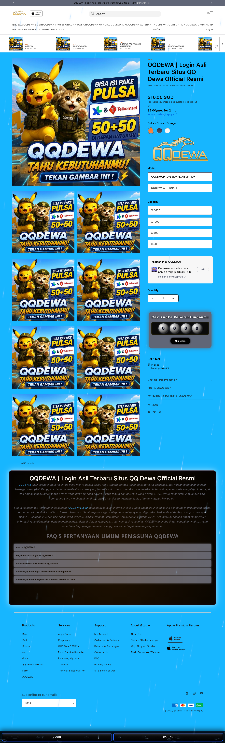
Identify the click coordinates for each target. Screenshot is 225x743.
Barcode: (174, 86)
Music (25, 658)
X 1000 (155, 221)
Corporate (64, 640)
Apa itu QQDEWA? (25, 547)
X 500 (154, 232)
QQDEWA (17, 24)
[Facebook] (150, 412)
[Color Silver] (167, 130)
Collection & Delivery (106, 640)
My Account (101, 634)
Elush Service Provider (71, 652)
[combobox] (125, 14)
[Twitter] (155, 412)
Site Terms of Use (104, 670)
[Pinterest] (161, 412)
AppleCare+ (65, 634)
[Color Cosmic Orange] (151, 130)
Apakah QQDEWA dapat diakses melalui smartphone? (43, 571)
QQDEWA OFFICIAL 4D (199, 24)
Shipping (167, 102)
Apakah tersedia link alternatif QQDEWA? (37, 563)
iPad (24, 640)
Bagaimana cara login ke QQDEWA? (34, 555)
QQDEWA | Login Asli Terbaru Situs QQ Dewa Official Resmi (112, 3)
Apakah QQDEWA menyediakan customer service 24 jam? (45, 579)
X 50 (154, 244)
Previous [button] (13, 3)
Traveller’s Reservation (71, 670)
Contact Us (101, 652)
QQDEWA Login (78, 507)
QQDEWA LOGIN (33, 24)
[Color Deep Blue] (159, 130)
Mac (24, 634)
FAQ (96, 658)
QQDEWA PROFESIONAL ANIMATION (65, 24)
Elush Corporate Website (145, 652)
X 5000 (155, 210)
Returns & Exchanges (106, 646)
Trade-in (63, 664)
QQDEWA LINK (119, 24)
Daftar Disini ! (144, 3)
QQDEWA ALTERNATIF (141, 24)
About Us (136, 634)
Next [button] (211, 3)
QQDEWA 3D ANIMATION (170, 24)
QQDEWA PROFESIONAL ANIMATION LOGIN (38, 29)
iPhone (26, 646)
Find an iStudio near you (145, 640)
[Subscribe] (72, 703)
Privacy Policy (102, 664)
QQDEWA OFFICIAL (98, 24)
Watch (25, 652)
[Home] (19, 13)
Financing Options (68, 658)
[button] (17, 24)
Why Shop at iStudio (143, 646)
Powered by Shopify (193, 711)
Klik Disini (180, 341)
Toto (25, 670)
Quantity (153, 290)
